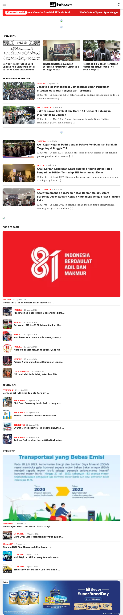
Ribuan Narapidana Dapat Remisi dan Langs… (38, 362)
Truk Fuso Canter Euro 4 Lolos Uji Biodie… (37, 569)
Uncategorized (21, 372)
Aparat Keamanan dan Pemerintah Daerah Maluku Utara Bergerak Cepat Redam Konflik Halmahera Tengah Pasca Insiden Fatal (78, 196)
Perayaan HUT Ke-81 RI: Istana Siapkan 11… (38, 325)
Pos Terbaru (11, 227)
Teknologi (9, 385)
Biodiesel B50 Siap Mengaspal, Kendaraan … (27, 547)
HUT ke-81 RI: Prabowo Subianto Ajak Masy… (38, 337)
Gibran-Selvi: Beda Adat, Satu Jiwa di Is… (36, 374)
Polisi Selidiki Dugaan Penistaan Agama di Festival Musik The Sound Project (60, 66)
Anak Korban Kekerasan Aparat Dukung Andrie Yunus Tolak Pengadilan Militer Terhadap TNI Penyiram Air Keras (74, 170)
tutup (5, 582)
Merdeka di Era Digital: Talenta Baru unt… (26, 393)
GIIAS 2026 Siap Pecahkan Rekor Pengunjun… (39, 536)
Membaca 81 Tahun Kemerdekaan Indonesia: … (28, 302)
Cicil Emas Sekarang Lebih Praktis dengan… (38, 403)
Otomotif (9, 450)
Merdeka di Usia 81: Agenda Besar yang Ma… (38, 349)
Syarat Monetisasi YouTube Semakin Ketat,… (39, 427)
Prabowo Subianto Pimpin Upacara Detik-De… (39, 312)
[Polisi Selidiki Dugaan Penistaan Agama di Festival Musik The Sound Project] (61, 50)
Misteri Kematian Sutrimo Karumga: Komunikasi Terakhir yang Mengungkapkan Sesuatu (100, 66)
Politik (41, 165)
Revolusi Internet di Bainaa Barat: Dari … (36, 415)
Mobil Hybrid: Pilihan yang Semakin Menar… (38, 557)
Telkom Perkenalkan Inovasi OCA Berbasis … (38, 440)
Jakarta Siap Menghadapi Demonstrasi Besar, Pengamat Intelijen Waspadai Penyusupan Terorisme (73, 88)
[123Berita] (61, 4)
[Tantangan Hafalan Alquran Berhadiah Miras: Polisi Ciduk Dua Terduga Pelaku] (21, 50)
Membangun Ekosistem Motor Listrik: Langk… (28, 526)
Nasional (41, 83)
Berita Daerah (44, 108)
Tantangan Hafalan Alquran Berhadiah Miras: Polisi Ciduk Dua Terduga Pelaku (21, 66)
